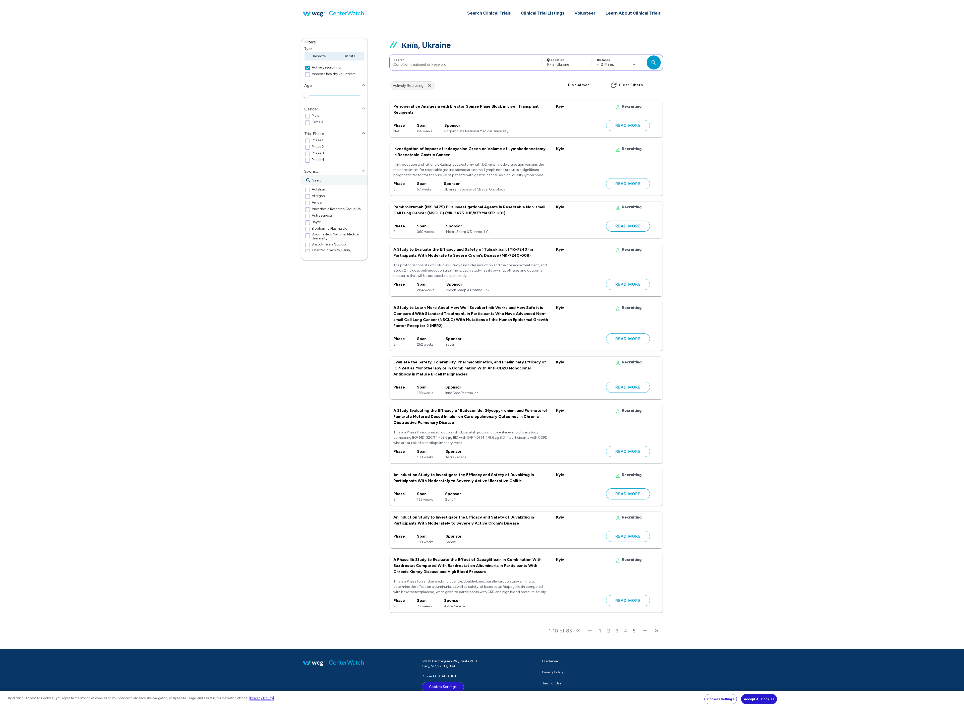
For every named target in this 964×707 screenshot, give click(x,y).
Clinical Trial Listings (542, 13)
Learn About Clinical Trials (633, 13)
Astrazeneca (322, 216)
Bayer (316, 222)
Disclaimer (550, 661)
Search (399, 60)
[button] (334, 42)
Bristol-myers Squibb (329, 244)
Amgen (317, 203)
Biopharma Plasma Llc (329, 229)
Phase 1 (317, 140)
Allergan (318, 196)
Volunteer (584, 13)
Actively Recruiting (408, 85)
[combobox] (465, 62)
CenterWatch (333, 13)
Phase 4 (318, 160)
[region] (482, 699)
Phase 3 (318, 153)
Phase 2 (318, 147)
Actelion (318, 189)
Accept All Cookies (759, 699)
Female (317, 122)
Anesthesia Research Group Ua (336, 209)
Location (557, 60)
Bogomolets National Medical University (335, 236)
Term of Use (551, 683)
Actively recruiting (326, 68)
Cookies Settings (443, 687)
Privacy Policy (553, 672)
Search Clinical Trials (489, 13)
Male (315, 116)
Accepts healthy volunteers (333, 74)
